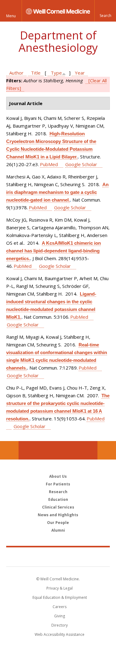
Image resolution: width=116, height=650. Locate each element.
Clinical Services (58, 507)
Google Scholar (81, 164)
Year (80, 73)
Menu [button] (11, 15)
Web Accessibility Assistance (59, 634)
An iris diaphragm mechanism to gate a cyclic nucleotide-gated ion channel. (57, 192)
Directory (59, 625)
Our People (58, 522)
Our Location (9, 450)
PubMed (49, 164)
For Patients (58, 484)
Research (58, 491)
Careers (60, 606)
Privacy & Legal (59, 588)
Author (16, 73)
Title (36, 73)
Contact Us (106, 450)
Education (58, 499)
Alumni (58, 530)
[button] (105, 11)
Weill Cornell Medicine (58, 556)
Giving (59, 616)
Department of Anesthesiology (58, 41)
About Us (58, 476)
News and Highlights (58, 514)
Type (56, 73)
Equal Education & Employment (59, 597)
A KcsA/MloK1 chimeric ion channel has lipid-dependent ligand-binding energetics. (53, 250)
